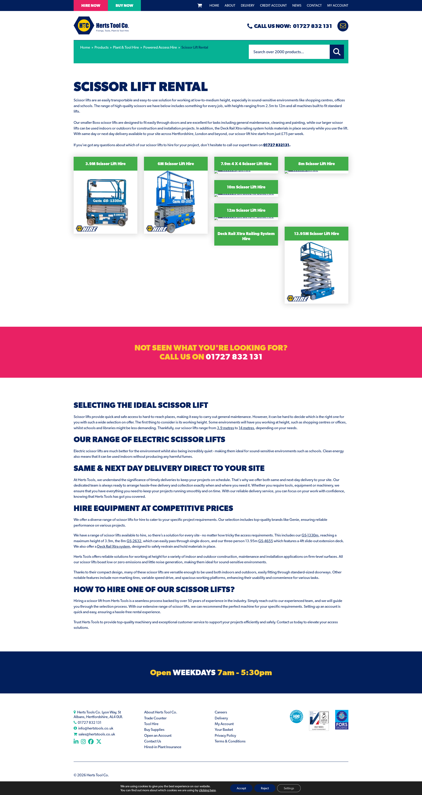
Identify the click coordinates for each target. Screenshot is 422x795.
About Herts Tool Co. (160, 712)
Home (214, 5)
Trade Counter (155, 718)
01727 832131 (276, 145)
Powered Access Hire (160, 47)
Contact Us (152, 741)
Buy (124, 5)
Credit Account (273, 5)
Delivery (248, 5)
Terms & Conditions (230, 741)
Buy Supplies (154, 729)
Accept (241, 788)
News (296, 5)
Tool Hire (151, 724)
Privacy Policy (225, 735)
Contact (314, 5)
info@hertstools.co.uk (95, 728)
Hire (90, 5)
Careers (221, 712)
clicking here (207, 790)
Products (102, 47)
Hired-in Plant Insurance (162, 747)
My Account (337, 5)
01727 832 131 (234, 356)
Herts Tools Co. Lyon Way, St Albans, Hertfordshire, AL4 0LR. (98, 714)
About (230, 5)
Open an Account (157, 735)
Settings (289, 788)
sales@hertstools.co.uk (96, 734)
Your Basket (224, 729)
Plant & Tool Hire (126, 47)
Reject (265, 788)
